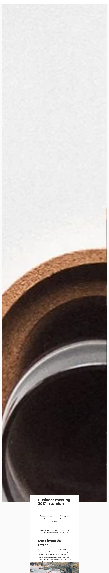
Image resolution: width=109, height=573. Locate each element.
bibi (38, 509)
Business (51, 509)
